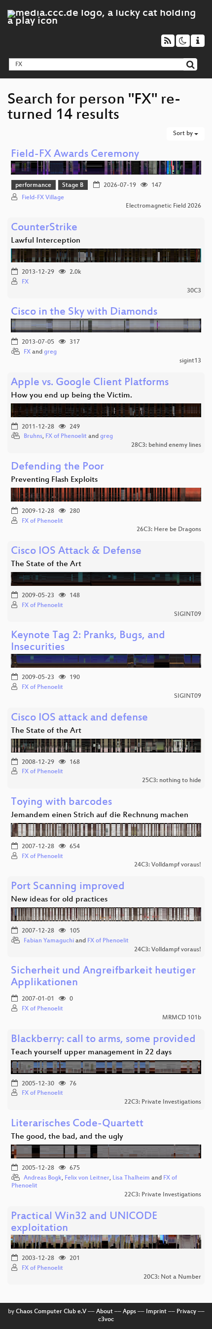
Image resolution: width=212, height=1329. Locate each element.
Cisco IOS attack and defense (79, 718)
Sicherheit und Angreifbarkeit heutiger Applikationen (103, 977)
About (104, 1311)
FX (25, 282)
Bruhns (33, 436)
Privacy (186, 1311)
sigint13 (190, 361)
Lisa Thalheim (131, 1178)
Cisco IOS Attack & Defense (76, 551)
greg (50, 352)
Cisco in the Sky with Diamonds (84, 312)
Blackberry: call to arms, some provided (103, 1040)
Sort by (183, 133)
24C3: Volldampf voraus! (167, 865)
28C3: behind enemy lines (166, 445)
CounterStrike (44, 228)
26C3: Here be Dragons (169, 529)
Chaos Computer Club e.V (51, 1311)
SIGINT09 (187, 614)
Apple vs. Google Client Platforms (90, 383)
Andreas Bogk (43, 1178)
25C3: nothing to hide (171, 780)
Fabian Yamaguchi (49, 940)
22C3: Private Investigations (162, 1102)
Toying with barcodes (61, 802)
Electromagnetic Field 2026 (163, 206)
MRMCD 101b (181, 1017)
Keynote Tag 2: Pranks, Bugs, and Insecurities (88, 642)
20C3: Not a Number (172, 1277)
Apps (129, 1311)
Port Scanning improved (68, 887)
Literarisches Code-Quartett (77, 1124)
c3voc (106, 1319)
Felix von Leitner (87, 1178)
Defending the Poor (57, 467)
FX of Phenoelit (66, 436)
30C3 (194, 290)
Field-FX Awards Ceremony (75, 154)
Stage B (72, 185)
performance (33, 185)
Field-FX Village (43, 197)
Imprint (156, 1311)
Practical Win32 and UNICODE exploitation (84, 1223)
